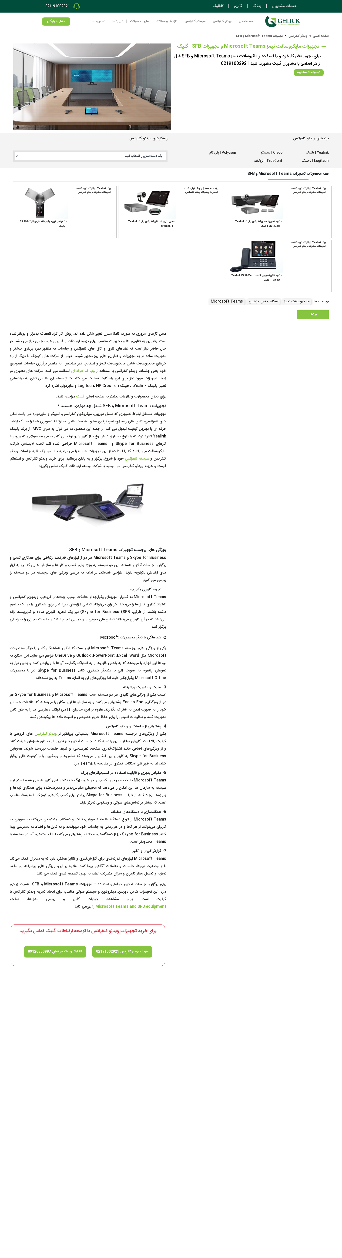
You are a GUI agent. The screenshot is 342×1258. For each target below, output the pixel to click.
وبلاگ (257, 6)
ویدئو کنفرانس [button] (222, 21)
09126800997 (39, 951)
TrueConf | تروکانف (268, 161)
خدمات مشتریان (284, 6)
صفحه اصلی (246, 21)
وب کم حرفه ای (83, 371)
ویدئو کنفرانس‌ (46, 734)
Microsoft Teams (227, 301)
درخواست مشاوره (308, 72)
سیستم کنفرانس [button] (194, 21)
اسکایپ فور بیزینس (263, 301)
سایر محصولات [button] (139, 21)
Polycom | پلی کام (222, 152)
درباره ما (117, 21)
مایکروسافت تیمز (296, 301)
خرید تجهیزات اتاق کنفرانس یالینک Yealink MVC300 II (150, 224)
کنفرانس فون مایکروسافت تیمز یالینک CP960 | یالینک (41, 224)
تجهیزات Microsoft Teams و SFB (259, 36)
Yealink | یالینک (317, 152)
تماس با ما (98, 21)
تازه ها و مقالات (167, 21)
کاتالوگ (218, 6)
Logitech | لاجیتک (315, 161)
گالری (238, 6)
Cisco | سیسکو (271, 152)
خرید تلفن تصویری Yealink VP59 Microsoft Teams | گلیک (255, 278)
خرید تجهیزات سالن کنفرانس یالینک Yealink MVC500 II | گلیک (257, 224)
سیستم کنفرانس (137, 459)
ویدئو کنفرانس (297, 36)
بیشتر (313, 314)
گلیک (80, 397)
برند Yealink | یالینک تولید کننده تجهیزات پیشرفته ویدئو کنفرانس (308, 190)
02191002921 (107, 951)
